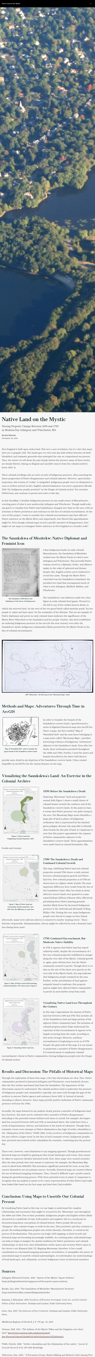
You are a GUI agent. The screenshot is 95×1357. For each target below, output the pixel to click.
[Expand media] (20, 572)
